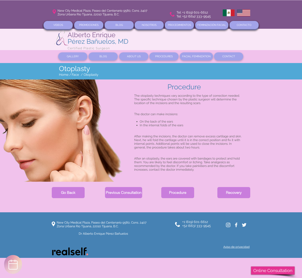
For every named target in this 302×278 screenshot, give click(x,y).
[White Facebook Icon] (236, 225)
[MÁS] (13, 264)
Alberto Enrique (91, 35)
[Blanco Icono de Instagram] (228, 225)
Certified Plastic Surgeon (89, 48)
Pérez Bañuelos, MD (98, 41)
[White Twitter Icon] (244, 225)
